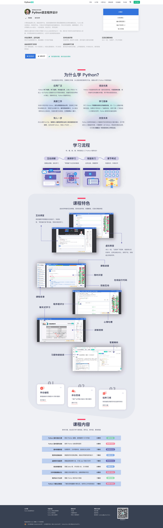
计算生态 (103, 2)
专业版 (125, 2)
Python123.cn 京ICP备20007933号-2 (71, 524)
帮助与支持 (97, 508)
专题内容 (50, 508)
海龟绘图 (110, 2)
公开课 (96, 2)
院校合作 (73, 508)
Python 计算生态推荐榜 (53, 510)
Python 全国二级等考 (52, 515)
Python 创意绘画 (51, 513)
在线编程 (118, 2)
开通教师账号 (74, 513)
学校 (90, 2)
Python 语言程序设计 (29, 510)
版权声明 (96, 513)
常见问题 (96, 510)
